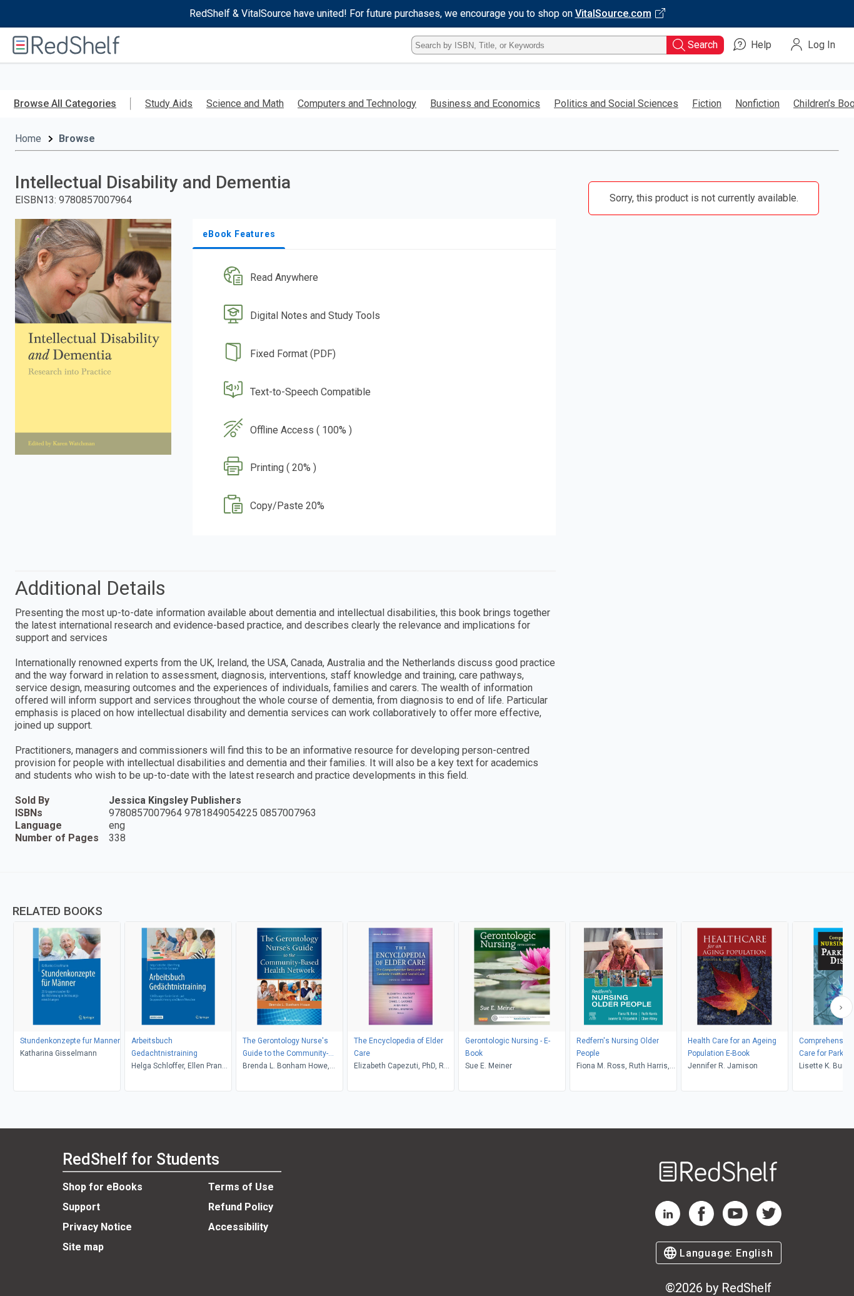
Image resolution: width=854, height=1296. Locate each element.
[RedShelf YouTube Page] (735, 1222)
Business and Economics (485, 103)
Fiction (706, 103)
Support (81, 1207)
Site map (83, 1247)
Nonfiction (757, 103)
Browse (77, 138)
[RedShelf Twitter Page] (768, 1222)
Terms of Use (241, 1187)
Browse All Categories (65, 103)
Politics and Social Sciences (616, 103)
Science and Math (245, 103)
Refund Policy (240, 1207)
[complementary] (427, 983)
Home (28, 138)
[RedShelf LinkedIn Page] (667, 1222)
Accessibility (238, 1227)
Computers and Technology (357, 103)
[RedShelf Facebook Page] (701, 1222)
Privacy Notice (97, 1227)
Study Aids (169, 103)
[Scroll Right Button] (841, 1007)
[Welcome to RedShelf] (66, 45)
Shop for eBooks (103, 1187)
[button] (376, 278)
